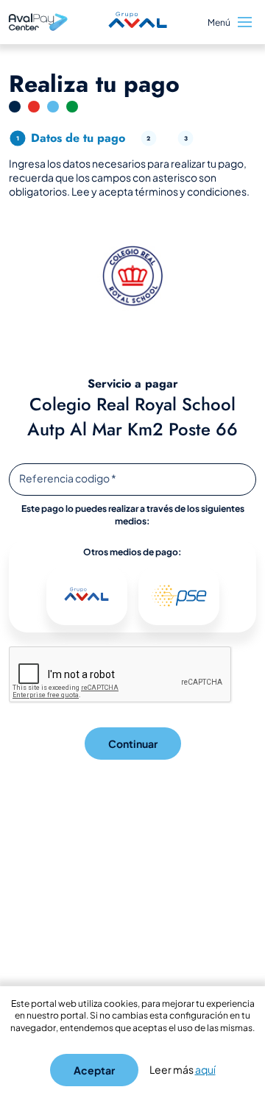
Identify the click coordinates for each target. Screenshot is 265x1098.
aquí (205, 1069)
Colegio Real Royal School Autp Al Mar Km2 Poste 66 (132, 416)
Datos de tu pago (78, 137)
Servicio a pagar (133, 384)
